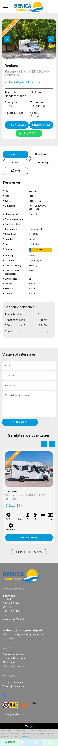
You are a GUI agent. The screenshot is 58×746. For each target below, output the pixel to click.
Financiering (42, 162)
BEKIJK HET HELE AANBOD (29, 552)
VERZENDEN (20, 422)
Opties (15, 162)
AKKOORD (10, 742)
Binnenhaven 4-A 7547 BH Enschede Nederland (14, 658)
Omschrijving (41, 154)
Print (17, 171)
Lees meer (25, 737)
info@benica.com (14, 686)
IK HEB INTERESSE (16, 125)
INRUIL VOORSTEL (41, 125)
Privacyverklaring (13, 714)
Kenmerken (15, 154)
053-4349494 (13, 682)
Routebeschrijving (13, 666)
